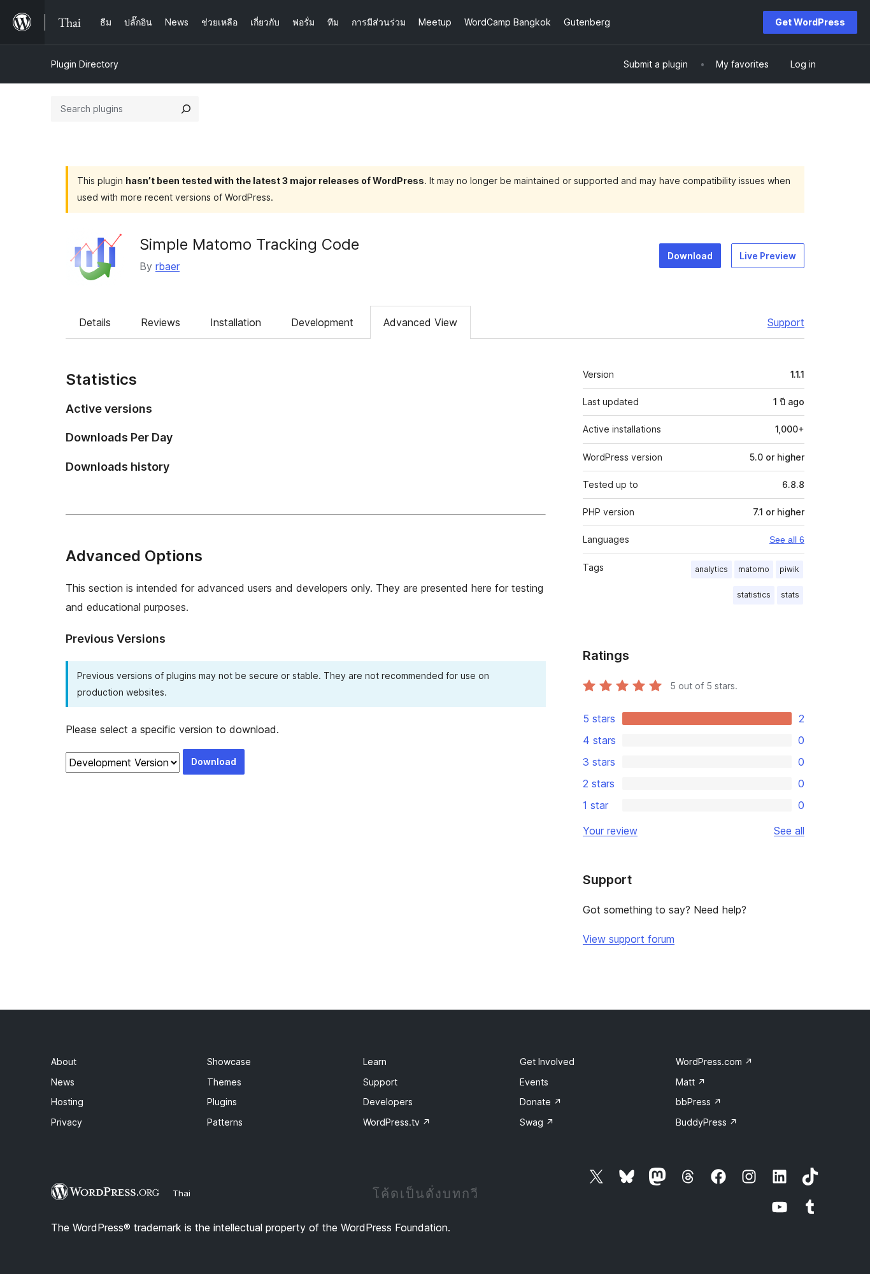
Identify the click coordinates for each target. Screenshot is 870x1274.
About (63, 1061)
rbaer (167, 266)
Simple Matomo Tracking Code (249, 244)
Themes (224, 1082)
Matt (691, 1082)
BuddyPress (707, 1122)
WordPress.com (714, 1061)
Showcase (229, 1061)
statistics (754, 594)
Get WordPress (810, 22)
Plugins (222, 1101)
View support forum (628, 939)
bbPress (699, 1101)
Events (534, 1082)
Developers (388, 1101)
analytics (711, 569)
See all (789, 830)
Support (785, 322)
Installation (235, 322)
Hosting (67, 1101)
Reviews (160, 322)
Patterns (225, 1122)
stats (790, 594)
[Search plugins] (186, 109)
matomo (753, 569)
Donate (541, 1101)
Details (95, 322)
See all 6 (786, 539)
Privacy (66, 1122)
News (63, 1082)
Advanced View (420, 322)
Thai (181, 1193)
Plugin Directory (84, 64)
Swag (537, 1122)
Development (322, 322)
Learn (375, 1061)
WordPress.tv (397, 1122)
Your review (610, 830)
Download (690, 255)
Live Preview (767, 255)
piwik (789, 569)
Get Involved (547, 1061)
